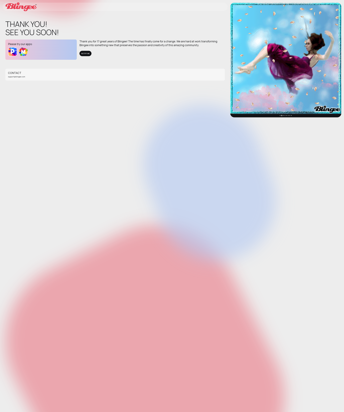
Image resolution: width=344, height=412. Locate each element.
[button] (281, 115)
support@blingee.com (16, 77)
